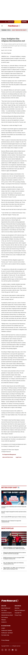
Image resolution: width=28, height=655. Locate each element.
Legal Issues (18, 457)
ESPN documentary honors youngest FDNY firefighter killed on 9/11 (13, 558)
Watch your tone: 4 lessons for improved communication (11, 521)
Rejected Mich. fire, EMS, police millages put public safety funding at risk (14, 568)
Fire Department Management (9, 454)
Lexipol (10, 645)
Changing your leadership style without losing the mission (13, 507)
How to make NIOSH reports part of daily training (13, 516)
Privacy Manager (5, 640)
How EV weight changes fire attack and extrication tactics (13, 512)
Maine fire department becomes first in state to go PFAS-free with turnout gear (14, 553)
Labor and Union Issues (7, 457)
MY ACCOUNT (18, 21)
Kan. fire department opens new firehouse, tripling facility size (13, 563)
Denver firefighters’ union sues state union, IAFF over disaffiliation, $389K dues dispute (14, 548)
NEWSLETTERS (11, 21)
